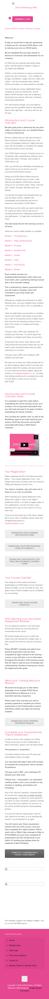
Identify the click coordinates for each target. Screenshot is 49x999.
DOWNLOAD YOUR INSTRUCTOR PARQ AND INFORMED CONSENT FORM (24, 561)
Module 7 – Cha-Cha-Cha (15, 265)
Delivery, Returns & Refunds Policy (23, 966)
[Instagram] (28, 995)
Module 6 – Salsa (12, 260)
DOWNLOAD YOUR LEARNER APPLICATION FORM (24, 534)
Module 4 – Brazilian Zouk (15, 250)
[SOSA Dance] (24, 7)
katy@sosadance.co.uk (25, 373)
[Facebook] (20, 995)
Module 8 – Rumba (12, 270)
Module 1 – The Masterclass (16, 236)
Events (12, 940)
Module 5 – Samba (12, 255)
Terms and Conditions (17, 955)
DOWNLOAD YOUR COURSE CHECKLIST (24, 604)
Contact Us (13, 961)
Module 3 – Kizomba (13, 246)
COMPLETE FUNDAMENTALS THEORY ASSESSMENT (24, 853)
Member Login (14, 945)
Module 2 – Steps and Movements (18, 241)
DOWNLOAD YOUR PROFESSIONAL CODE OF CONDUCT (24, 547)
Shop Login (13, 950)
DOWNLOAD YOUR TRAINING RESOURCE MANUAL (24, 722)
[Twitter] (24, 995)
